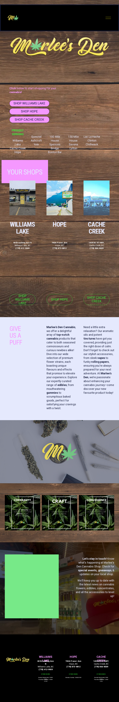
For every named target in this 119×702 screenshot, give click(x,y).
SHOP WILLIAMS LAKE (29, 103)
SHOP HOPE (29, 111)
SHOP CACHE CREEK (29, 119)
